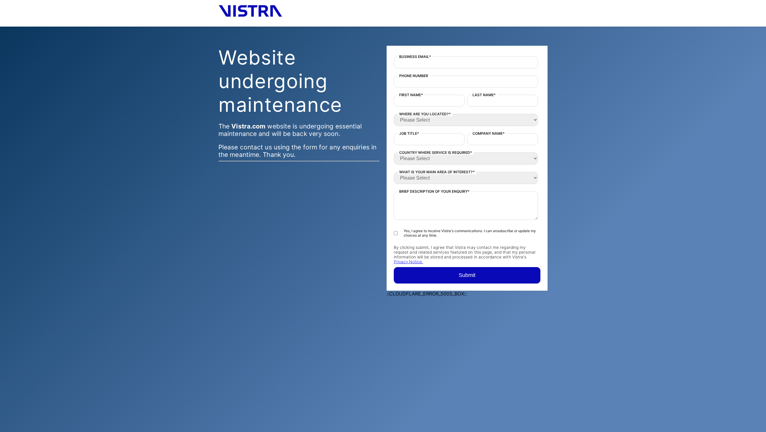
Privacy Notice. (408, 261)
